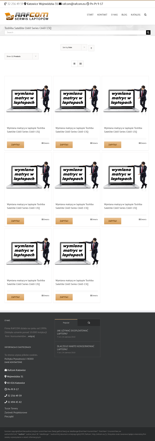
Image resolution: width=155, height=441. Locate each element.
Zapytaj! (15, 144)
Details (46, 143)
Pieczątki (9, 416)
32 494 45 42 (14, 401)
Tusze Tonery (11, 408)
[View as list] (80, 64)
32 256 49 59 (15, 4)
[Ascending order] (91, 48)
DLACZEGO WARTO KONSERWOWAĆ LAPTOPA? (75, 348)
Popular (66, 322)
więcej (31, 336)
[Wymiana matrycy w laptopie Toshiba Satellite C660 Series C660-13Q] (28, 99)
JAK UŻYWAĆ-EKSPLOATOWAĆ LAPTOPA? (72, 332)
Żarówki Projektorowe (16, 412)
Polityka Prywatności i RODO (19, 358)
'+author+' (21, 434)
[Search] (145, 14)
